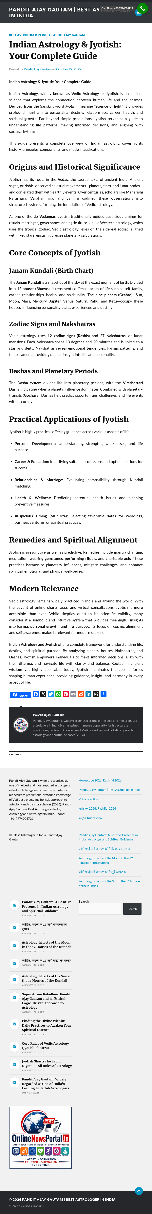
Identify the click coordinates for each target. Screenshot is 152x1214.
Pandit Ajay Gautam (37, 69)
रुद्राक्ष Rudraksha (90, 818)
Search (84, 901)
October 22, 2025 (68, 69)
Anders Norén (33, 1206)
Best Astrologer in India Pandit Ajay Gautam (47, 35)
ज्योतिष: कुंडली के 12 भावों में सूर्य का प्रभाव (102, 872)
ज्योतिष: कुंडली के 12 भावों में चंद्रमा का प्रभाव (104, 849)
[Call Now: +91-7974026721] (142, 8)
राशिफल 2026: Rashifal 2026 (97, 808)
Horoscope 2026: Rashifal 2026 (100, 780)
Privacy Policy (88, 799)
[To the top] (139, 1191)
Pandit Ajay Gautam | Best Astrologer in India (110, 789)
